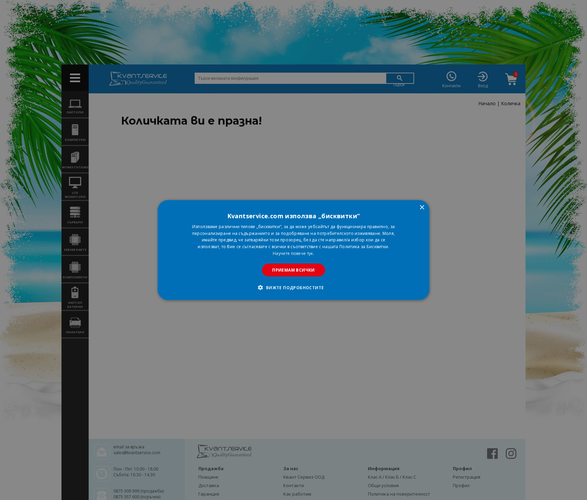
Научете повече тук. (293, 253)
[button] (293, 287)
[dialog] (293, 250)
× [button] (421, 207)
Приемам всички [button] (293, 270)
